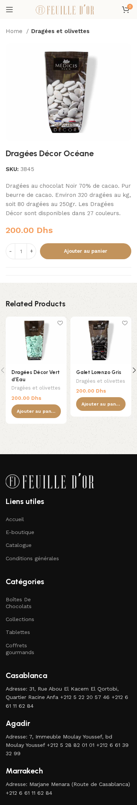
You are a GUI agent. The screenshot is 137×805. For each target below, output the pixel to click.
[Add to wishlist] (60, 323)
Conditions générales (32, 558)
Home (15, 31)
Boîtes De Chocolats (19, 602)
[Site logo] (68, 9)
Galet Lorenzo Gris (98, 372)
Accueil (15, 519)
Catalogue (19, 545)
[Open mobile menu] (9, 9)
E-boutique (20, 532)
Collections (20, 619)
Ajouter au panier (85, 251)
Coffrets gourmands (20, 648)
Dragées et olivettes (60, 31)
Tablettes (18, 632)
